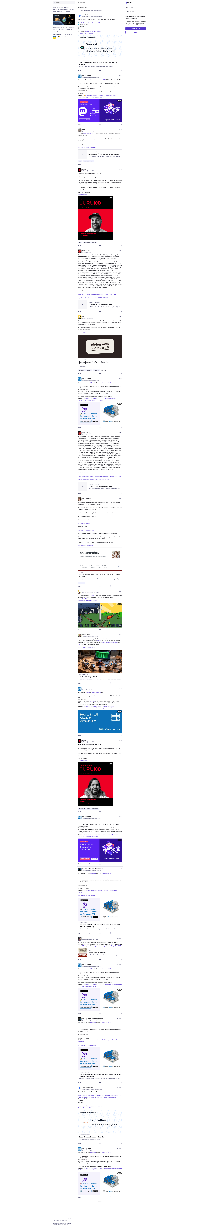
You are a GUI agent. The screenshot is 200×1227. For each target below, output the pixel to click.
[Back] (78, 3)
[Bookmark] (111, 71)
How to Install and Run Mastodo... (87, 895)
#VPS (109, 872)
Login (135, 32)
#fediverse (95, 890)
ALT (120, 625)
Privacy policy (56, 1220)
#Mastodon (93, 872)
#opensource (101, 890)
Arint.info (85, 291)
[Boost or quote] (89, 71)
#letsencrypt (88, 890)
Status (64, 1219)
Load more (100, 1200)
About (60, 1219)
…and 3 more (103, 370)
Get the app (63, 1223)
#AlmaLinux (105, 872)
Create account (136, 28)
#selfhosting (81, 891)
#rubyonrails (115, 890)
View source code (62, 1224)
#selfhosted (108, 890)
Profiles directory (70, 1219)
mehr (79, 291)
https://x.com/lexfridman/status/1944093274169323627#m (93, 298)
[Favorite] (100, 71)
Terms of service (63, 1220)
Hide (119, 100)
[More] (121, 71)
